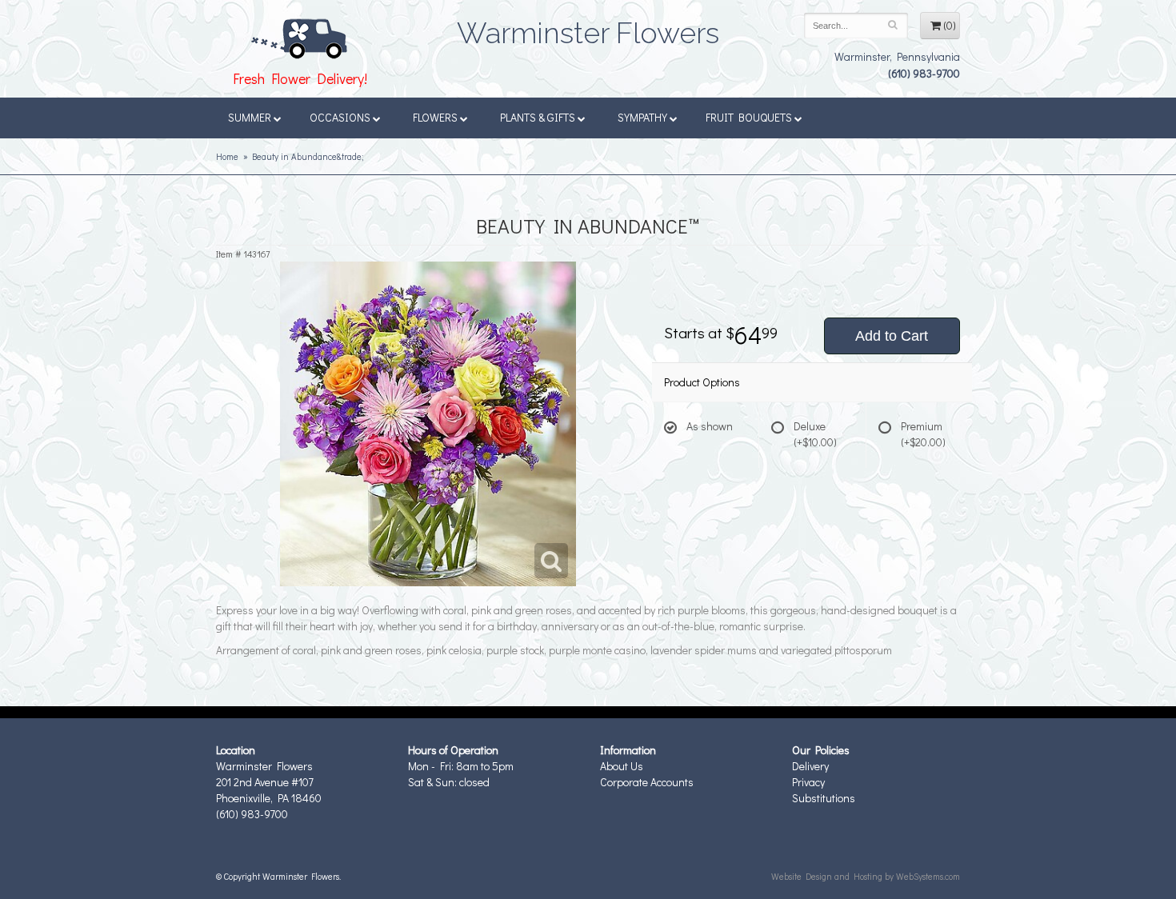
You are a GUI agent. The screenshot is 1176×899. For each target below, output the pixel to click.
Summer (249, 117)
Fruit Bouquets (749, 117)
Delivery (810, 765)
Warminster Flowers (588, 28)
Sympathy (642, 117)
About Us (621, 765)
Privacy (808, 781)
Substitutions (823, 797)
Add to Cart (891, 336)
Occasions (340, 117)
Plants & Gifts (537, 117)
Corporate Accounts (647, 781)
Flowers (435, 117)
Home (227, 156)
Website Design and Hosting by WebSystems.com (865, 876)
